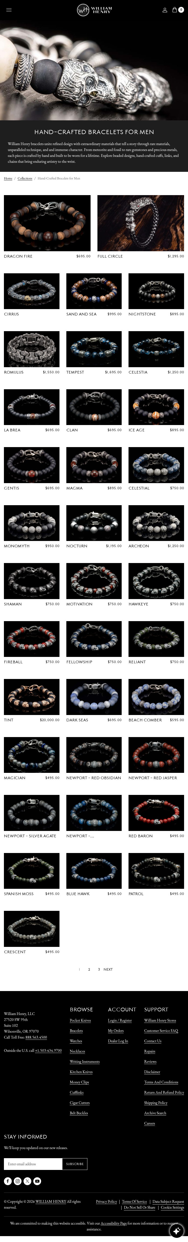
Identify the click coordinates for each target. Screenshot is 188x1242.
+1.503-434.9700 (48, 1050)
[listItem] (137, 1207)
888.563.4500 (36, 1037)
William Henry (50, 1201)
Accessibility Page (114, 1223)
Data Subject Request (168, 1201)
